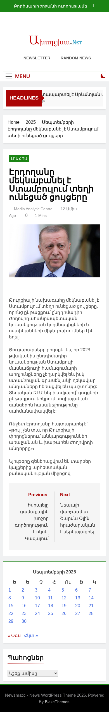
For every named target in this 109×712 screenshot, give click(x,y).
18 (50, 605)
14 (91, 597)
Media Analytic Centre (33, 209)
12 (64, 597)
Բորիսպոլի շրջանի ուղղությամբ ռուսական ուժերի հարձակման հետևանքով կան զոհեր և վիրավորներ (50, 6)
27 (77, 613)
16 (24, 605)
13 (77, 597)
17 (37, 605)
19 (64, 605)
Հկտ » (31, 635)
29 (10, 621)
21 (91, 605)
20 (77, 605)
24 (37, 613)
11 (50, 597)
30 (24, 621)
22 (10, 613)
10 (37, 597)
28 (91, 613)
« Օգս (14, 635)
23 (24, 613)
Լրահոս (19, 158)
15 (10, 605)
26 (64, 613)
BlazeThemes (57, 701)
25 (50, 613)
